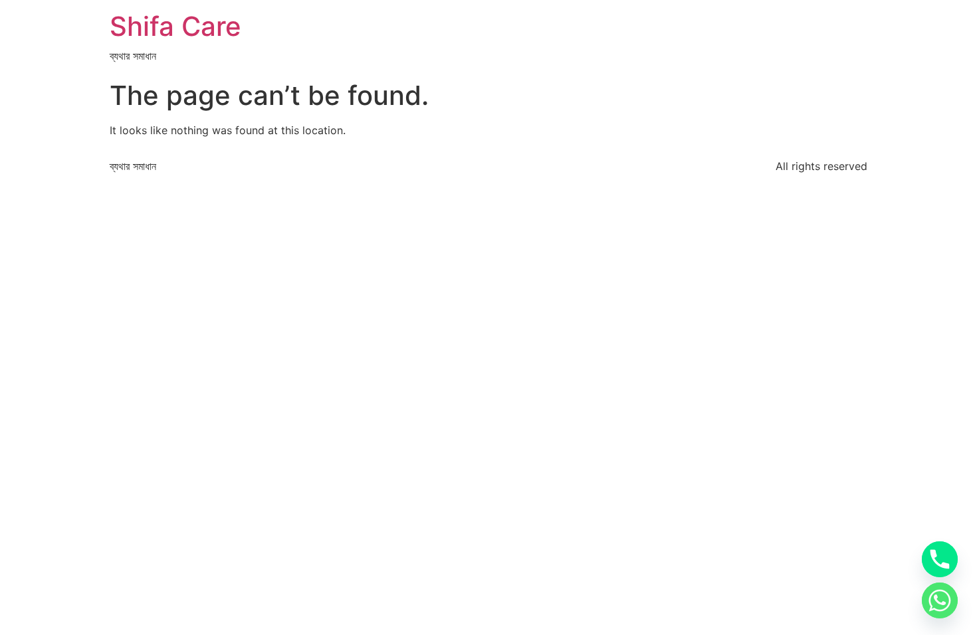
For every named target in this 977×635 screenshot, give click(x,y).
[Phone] (940, 559)
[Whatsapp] (940, 600)
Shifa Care (175, 26)
